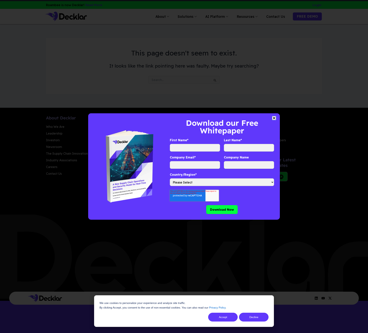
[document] (184, 166)
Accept (223, 317)
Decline (253, 317)
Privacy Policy (217, 307)
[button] (274, 118)
